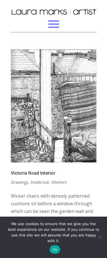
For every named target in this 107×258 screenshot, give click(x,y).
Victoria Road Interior (33, 173)
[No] (100, 237)
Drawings (19, 182)
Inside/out (40, 182)
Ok (55, 249)
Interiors (59, 182)
